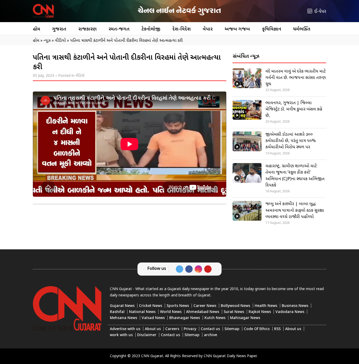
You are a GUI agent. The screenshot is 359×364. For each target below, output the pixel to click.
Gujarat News (122, 306)
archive (210, 335)
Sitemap (231, 329)
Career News (204, 306)
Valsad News (153, 318)
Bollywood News (235, 306)
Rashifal (117, 312)
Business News (295, 306)
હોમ (36, 29)
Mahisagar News (245, 318)
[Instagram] (198, 269)
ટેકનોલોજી (150, 29)
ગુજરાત (59, 29)
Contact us (210, 329)
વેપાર (208, 29)
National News (142, 312)
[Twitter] (179, 269)
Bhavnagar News (184, 318)
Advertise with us (125, 329)
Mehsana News (123, 318)
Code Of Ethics (257, 329)
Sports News (178, 306)
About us (153, 329)
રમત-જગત (119, 29)
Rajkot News (260, 312)
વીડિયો (79, 75)
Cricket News (150, 306)
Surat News (234, 312)
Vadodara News (289, 312)
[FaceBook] (189, 269)
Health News (266, 306)
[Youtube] (208, 269)
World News (171, 312)
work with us (121, 335)
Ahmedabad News (202, 312)
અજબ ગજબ (237, 29)
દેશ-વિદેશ (181, 29)
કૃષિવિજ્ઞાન (271, 29)
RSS (277, 329)
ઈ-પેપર (320, 12)
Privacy (190, 329)
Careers (172, 329)
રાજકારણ (87, 29)
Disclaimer (146, 335)
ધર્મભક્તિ (301, 29)
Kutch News (214, 318)
